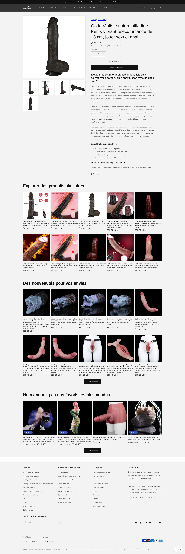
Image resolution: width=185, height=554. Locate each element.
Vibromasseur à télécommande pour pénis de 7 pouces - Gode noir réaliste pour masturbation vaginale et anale (36, 223)
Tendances (96, 495)
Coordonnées (135, 549)
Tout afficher (92, 382)
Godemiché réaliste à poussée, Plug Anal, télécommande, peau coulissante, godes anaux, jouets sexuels (120, 265)
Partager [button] (96, 174)
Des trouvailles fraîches (101, 472)
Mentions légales (146, 549)
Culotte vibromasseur (66, 487)
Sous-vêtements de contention (69, 476)
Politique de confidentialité (90, 549)
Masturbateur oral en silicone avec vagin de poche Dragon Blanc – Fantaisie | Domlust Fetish (144, 438)
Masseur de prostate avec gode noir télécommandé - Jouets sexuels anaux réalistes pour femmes (64, 265)
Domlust (30, 549)
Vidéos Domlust (99, 487)
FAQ (24, 499)
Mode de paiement (29, 487)
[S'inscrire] (59, 522)
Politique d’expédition (122, 549)
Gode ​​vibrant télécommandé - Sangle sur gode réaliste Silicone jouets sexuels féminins (35, 265)
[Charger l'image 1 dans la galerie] (30, 87)
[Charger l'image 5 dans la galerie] (30, 103)
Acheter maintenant (114, 68)
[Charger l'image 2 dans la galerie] (46, 87)
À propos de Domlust (31, 476)
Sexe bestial (62, 495)
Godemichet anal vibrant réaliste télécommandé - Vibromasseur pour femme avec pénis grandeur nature (147, 265)
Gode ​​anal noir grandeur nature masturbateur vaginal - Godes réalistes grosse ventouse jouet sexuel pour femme (148, 224)
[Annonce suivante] (161, 2)
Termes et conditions (30, 495)
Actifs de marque (29, 506)
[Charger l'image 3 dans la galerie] (62, 87)
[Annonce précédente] (23, 2)
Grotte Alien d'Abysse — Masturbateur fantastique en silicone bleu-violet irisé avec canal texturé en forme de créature (120, 321)
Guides (95, 480)
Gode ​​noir (102, 20)
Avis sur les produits (100, 484)
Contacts (26, 503)
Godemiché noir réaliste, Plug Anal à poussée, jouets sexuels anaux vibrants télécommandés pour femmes (64, 223)
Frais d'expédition (107, 46)
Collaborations (28, 510)
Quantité (94, 50)
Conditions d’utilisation (107, 549)
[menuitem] (41, 8)
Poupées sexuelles (64, 503)
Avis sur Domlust (99, 506)
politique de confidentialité (32, 491)
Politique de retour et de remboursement (38, 484)
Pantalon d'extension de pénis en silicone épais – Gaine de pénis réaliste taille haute (110, 438)
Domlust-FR (97, 503)
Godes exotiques (64, 499)
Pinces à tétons (63, 484)
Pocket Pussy (63, 472)
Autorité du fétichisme (31, 472)
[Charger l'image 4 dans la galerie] (78, 87)
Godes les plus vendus (66, 480)
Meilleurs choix (98, 476)
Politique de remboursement (71, 549)
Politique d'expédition (31, 480)
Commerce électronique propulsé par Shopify (47, 549)
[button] (150, 7)
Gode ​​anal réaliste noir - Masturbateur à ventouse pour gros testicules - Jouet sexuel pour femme (92, 265)
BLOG (95, 491)
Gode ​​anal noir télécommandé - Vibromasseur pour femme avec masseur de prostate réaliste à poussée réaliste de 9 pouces (120, 224)
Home (93, 20)
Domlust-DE (97, 499)
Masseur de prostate (65, 491)
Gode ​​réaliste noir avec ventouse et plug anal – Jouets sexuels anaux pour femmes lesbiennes (92, 223)
